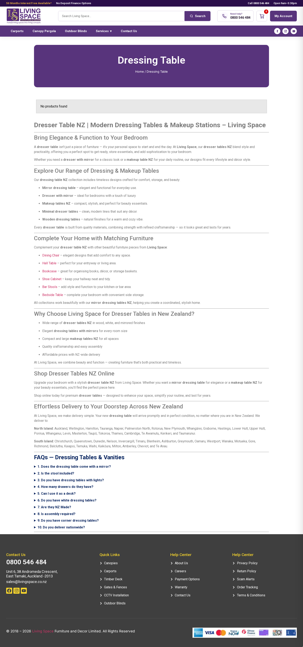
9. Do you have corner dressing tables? (68, 520)
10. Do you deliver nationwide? (61, 527)
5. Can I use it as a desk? (57, 493)
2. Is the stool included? (56, 473)
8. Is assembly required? (56, 514)
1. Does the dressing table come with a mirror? (74, 467)
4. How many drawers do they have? (65, 487)
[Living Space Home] (29, 16)
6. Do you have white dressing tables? (67, 500)
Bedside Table (52, 295)
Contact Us (129, 31)
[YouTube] (294, 31)
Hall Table (49, 263)
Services (104, 31)
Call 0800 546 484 (258, 3)
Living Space (43, 631)
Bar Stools (49, 287)
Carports (17, 31)
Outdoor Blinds (76, 31)
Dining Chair (50, 255)
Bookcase (49, 271)
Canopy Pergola (44, 31)
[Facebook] (277, 31)
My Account (283, 16)
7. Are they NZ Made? (54, 507)
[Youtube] (24, 591)
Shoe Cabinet (51, 279)
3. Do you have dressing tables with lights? (71, 480)
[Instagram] (285, 31)
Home (139, 71)
